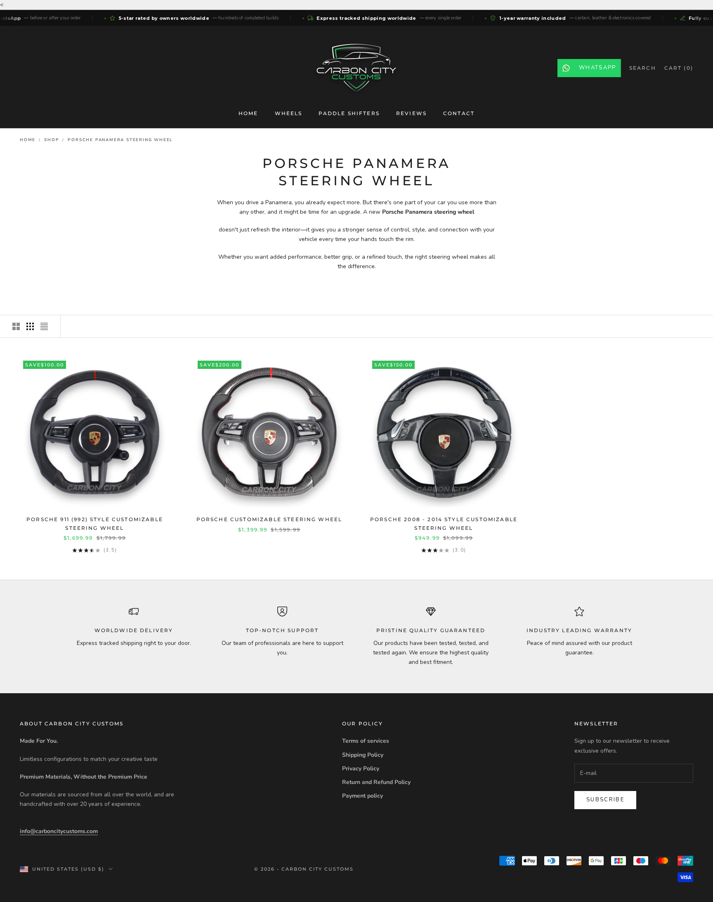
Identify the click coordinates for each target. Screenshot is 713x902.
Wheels (288, 113)
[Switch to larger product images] (16, 326)
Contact (459, 113)
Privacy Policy (360, 768)
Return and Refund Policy (376, 782)
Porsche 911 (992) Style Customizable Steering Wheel (94, 523)
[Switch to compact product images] (44, 326)
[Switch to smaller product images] (30, 326)
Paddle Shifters (349, 113)
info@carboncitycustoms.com (59, 831)
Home (248, 113)
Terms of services (365, 741)
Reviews (411, 113)
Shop (51, 140)
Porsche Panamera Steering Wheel (120, 140)
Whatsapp (597, 67)
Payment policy (362, 796)
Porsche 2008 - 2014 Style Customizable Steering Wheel (443, 523)
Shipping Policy (362, 755)
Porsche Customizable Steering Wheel (269, 519)
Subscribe (605, 799)
